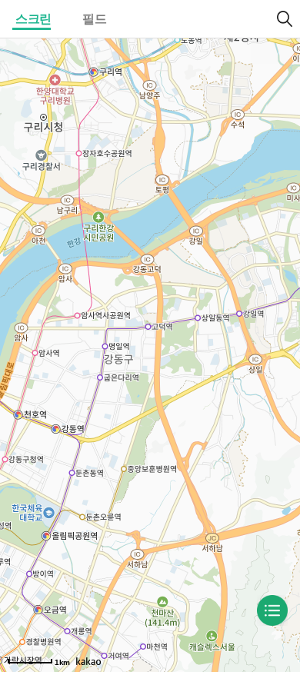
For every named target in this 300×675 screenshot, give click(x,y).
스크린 (33, 18)
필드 (94, 18)
